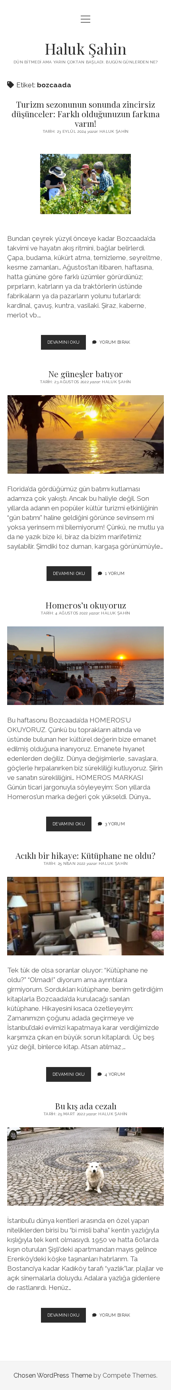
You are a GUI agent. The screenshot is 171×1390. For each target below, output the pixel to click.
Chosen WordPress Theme (53, 1375)
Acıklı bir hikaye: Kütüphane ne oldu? (85, 855)
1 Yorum (114, 573)
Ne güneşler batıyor (85, 373)
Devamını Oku (66, 344)
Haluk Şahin (85, 48)
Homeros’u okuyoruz (85, 604)
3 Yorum (115, 823)
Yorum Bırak (114, 342)
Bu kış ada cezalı (86, 1105)
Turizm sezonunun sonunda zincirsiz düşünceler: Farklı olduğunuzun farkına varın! (86, 113)
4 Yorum (115, 1074)
